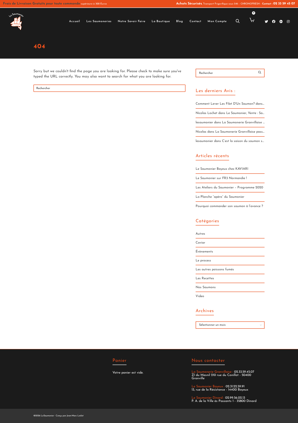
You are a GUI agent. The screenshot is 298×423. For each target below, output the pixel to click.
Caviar (200, 242)
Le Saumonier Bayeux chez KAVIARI (222, 169)
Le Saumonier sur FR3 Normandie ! (221, 178)
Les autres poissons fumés (215, 269)
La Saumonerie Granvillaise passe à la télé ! (253, 122)
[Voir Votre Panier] (250, 20)
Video (200, 296)
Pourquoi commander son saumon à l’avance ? (229, 206)
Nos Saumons (206, 287)
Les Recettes (205, 278)
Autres (200, 233)
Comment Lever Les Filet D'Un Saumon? (225, 103)
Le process (203, 260)
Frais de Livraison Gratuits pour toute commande (41, 3)
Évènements (204, 251)
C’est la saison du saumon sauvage (247, 141)
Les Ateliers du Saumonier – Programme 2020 (229, 187)
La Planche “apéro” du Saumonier (220, 197)
